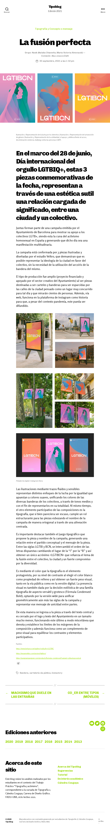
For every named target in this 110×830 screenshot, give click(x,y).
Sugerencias (65, 770)
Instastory (57, 673)
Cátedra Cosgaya (68, 782)
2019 (19, 742)
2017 (39, 742)
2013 (78, 742)
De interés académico (70, 778)
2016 (48, 742)
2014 (68, 742)
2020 (9, 742)
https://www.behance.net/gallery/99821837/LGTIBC (35, 649)
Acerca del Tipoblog (69, 766)
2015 (58, 742)
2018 (29, 742)
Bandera (24, 673)
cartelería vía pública (40, 673)
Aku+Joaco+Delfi (60, 56)
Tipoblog (55, 6)
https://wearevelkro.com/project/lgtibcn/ (31, 653)
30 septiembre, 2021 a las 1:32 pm (56, 61)
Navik (34, 52)
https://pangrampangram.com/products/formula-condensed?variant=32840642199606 (48, 658)
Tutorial (62, 774)
